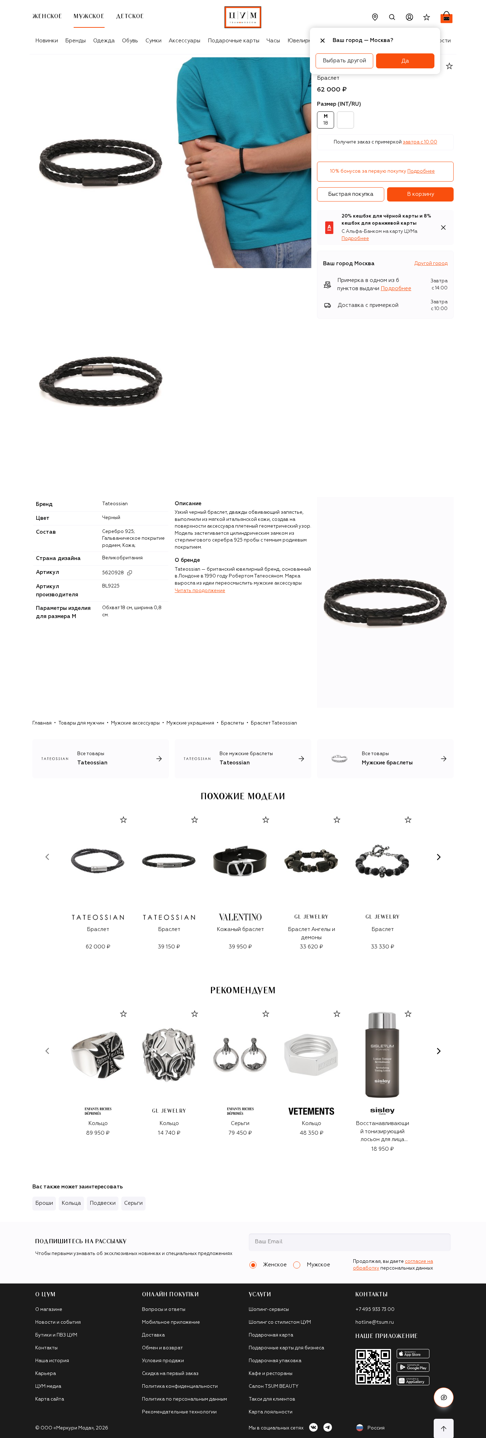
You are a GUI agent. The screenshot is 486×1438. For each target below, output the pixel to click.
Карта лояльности (270, 1412)
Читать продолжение (200, 591)
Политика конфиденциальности (180, 1386)
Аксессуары (184, 40)
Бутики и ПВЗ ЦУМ (56, 1335)
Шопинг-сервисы (269, 1309)
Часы (273, 40)
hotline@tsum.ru (374, 1322)
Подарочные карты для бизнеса (286, 1348)
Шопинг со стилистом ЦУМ (280, 1322)
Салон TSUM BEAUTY (274, 1386)
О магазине (48, 1309)
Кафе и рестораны (270, 1373)
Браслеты (232, 723)
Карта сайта (49, 1399)
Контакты (46, 1348)
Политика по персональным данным (184, 1399)
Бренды (75, 40)
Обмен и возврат (162, 1348)
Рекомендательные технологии (179, 1412)
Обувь (130, 40)
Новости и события (58, 1322)
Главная (42, 723)
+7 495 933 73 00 (375, 1309)
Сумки (154, 40)
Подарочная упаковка (275, 1361)
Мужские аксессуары (135, 723)
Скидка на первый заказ (170, 1373)
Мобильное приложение (171, 1322)
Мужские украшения (190, 723)
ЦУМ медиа (48, 1386)
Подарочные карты (233, 40)
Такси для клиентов (272, 1399)
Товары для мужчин (81, 723)
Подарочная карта (271, 1335)
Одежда (104, 40)
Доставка (153, 1335)
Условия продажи (163, 1361)
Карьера (45, 1373)
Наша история (52, 1361)
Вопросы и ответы (163, 1309)
